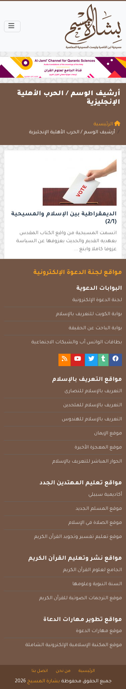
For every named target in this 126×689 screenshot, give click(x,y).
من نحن (63, 671)
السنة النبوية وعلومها (97, 584)
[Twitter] (91, 360)
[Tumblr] (103, 360)
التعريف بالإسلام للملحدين (92, 405)
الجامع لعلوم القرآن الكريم (92, 570)
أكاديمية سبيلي (105, 495)
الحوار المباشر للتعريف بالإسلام (87, 462)
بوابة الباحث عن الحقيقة (95, 328)
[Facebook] (115, 360)
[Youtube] (77, 360)
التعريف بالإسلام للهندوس (92, 419)
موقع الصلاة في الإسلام (95, 523)
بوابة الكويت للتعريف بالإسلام (89, 314)
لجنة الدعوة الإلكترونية (97, 300)
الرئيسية (87, 671)
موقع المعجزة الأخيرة (98, 448)
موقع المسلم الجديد (99, 509)
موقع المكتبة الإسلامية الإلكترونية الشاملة (73, 645)
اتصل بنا (40, 671)
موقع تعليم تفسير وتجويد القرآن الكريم (78, 537)
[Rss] (64, 360)
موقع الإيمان (108, 433)
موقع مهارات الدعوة (99, 631)
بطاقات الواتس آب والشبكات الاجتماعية (76, 342)
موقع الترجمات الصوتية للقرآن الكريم (80, 598)
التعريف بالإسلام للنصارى (93, 391)
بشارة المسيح (43, 681)
